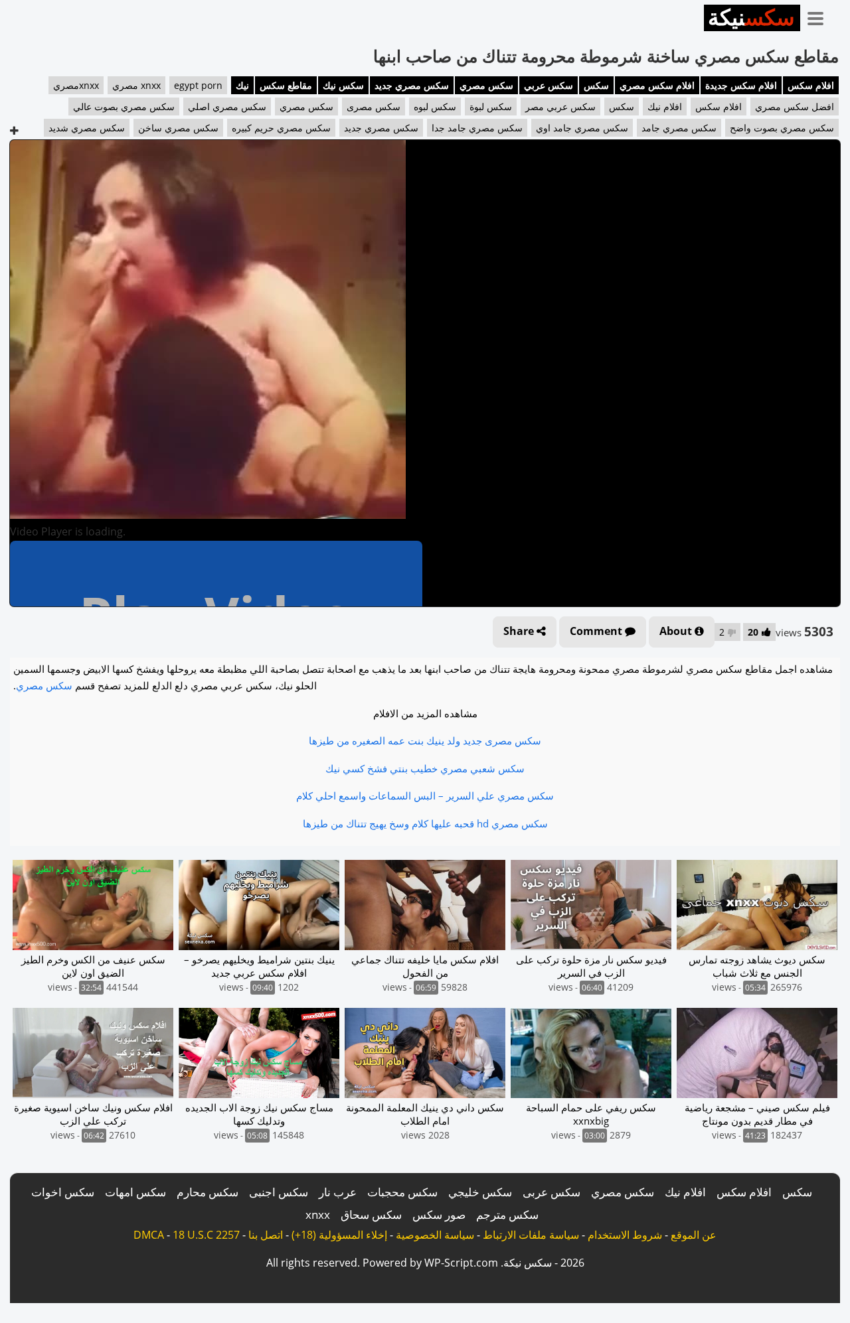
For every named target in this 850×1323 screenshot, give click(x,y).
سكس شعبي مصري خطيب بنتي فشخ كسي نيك (425, 768)
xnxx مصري (136, 85)
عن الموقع (694, 1234)
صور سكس (439, 1214)
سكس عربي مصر (560, 106)
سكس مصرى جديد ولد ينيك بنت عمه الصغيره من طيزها (425, 740)
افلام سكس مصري (657, 85)
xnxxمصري (76, 85)
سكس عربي (548, 85)
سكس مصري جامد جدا (477, 127)
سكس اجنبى (278, 1192)
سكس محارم (207, 1192)
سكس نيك (343, 85)
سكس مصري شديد (86, 127)
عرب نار (338, 1192)
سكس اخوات (62, 1192)
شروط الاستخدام (625, 1234)
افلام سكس (811, 85)
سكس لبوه (435, 106)
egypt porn (198, 85)
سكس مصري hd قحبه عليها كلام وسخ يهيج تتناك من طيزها (425, 823)
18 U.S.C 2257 (206, 1234)
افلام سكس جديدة (741, 85)
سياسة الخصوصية (435, 1234)
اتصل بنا (265, 1234)
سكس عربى (551, 1192)
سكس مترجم (507, 1214)
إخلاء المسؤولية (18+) (339, 1234)
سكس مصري (486, 85)
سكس (596, 85)
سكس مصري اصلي (227, 106)
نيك (242, 85)
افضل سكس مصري (794, 106)
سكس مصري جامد (679, 127)
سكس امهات (135, 1192)
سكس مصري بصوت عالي (124, 106)
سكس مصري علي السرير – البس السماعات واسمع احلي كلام (425, 795)
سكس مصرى (373, 106)
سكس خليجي (480, 1192)
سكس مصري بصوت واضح (782, 127)
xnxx (317, 1214)
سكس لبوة (490, 106)
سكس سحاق (371, 1214)
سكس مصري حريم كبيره (281, 127)
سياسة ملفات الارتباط (531, 1234)
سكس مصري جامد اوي (582, 127)
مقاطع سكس (286, 85)
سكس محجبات (402, 1192)
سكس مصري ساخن (178, 127)
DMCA (148, 1234)
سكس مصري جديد (412, 85)
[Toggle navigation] (820, 16)
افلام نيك (664, 106)
